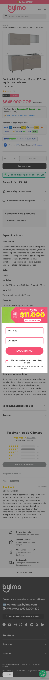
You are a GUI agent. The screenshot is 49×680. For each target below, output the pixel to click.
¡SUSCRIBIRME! (24, 351)
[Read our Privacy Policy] (41, 366)
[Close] (44, 310)
